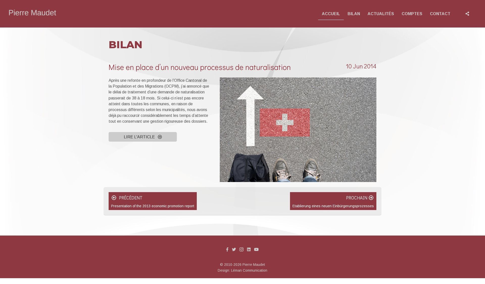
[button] (143, 137)
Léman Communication (249, 270)
